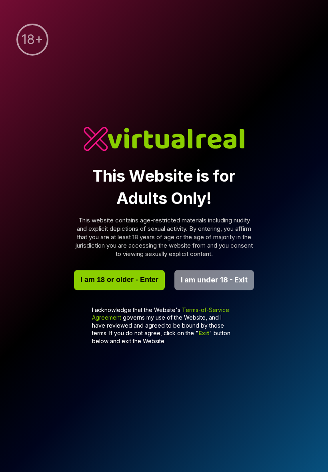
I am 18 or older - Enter (119, 280)
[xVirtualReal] (164, 140)
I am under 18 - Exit (214, 280)
